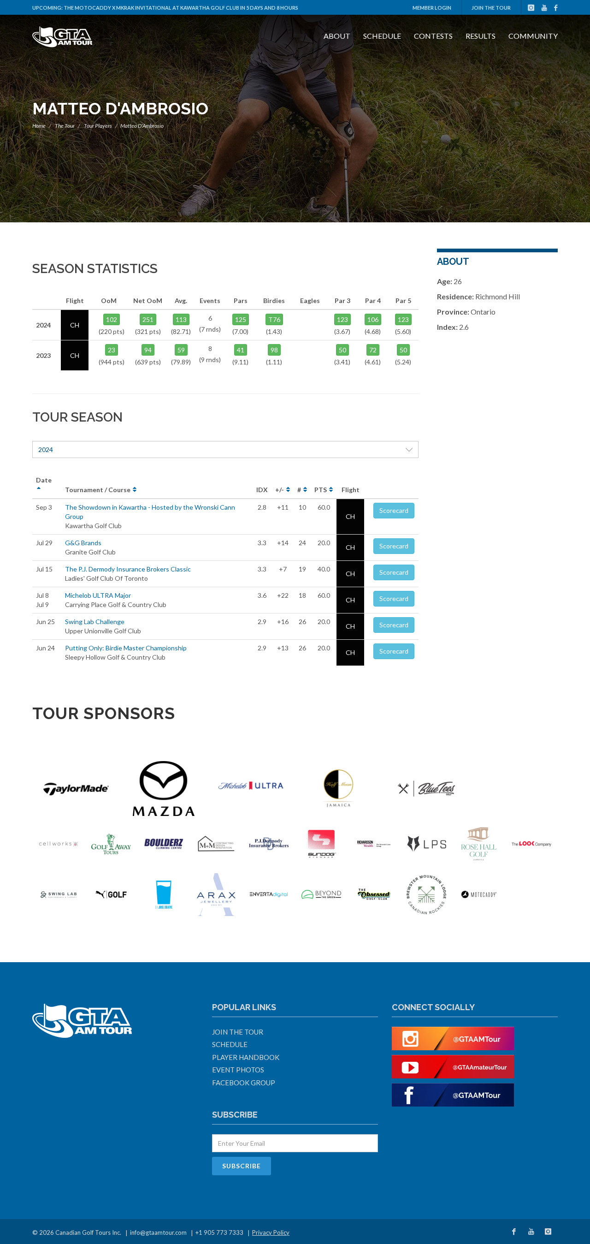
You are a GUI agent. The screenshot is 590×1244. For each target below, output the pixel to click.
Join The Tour (491, 8)
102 (111, 319)
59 (181, 350)
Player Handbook (245, 1057)
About (337, 35)
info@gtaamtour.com (158, 1232)
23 (111, 350)
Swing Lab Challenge (94, 621)
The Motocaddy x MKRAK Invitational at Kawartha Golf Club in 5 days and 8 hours (181, 8)
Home (39, 125)
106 (372, 319)
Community (533, 35)
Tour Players (98, 125)
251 (147, 319)
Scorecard (393, 510)
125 (240, 319)
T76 (274, 319)
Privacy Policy (270, 1232)
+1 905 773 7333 (219, 1232)
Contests (433, 35)
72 (373, 350)
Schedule (382, 35)
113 (181, 319)
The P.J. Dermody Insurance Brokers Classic (128, 569)
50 (342, 350)
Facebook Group (243, 1082)
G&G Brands (83, 543)
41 (240, 350)
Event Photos (238, 1069)
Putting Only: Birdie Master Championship (126, 648)
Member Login (432, 8)
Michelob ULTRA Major (98, 595)
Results (481, 35)
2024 (45, 449)
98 (274, 350)
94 (148, 350)
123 (342, 319)
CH (350, 516)
